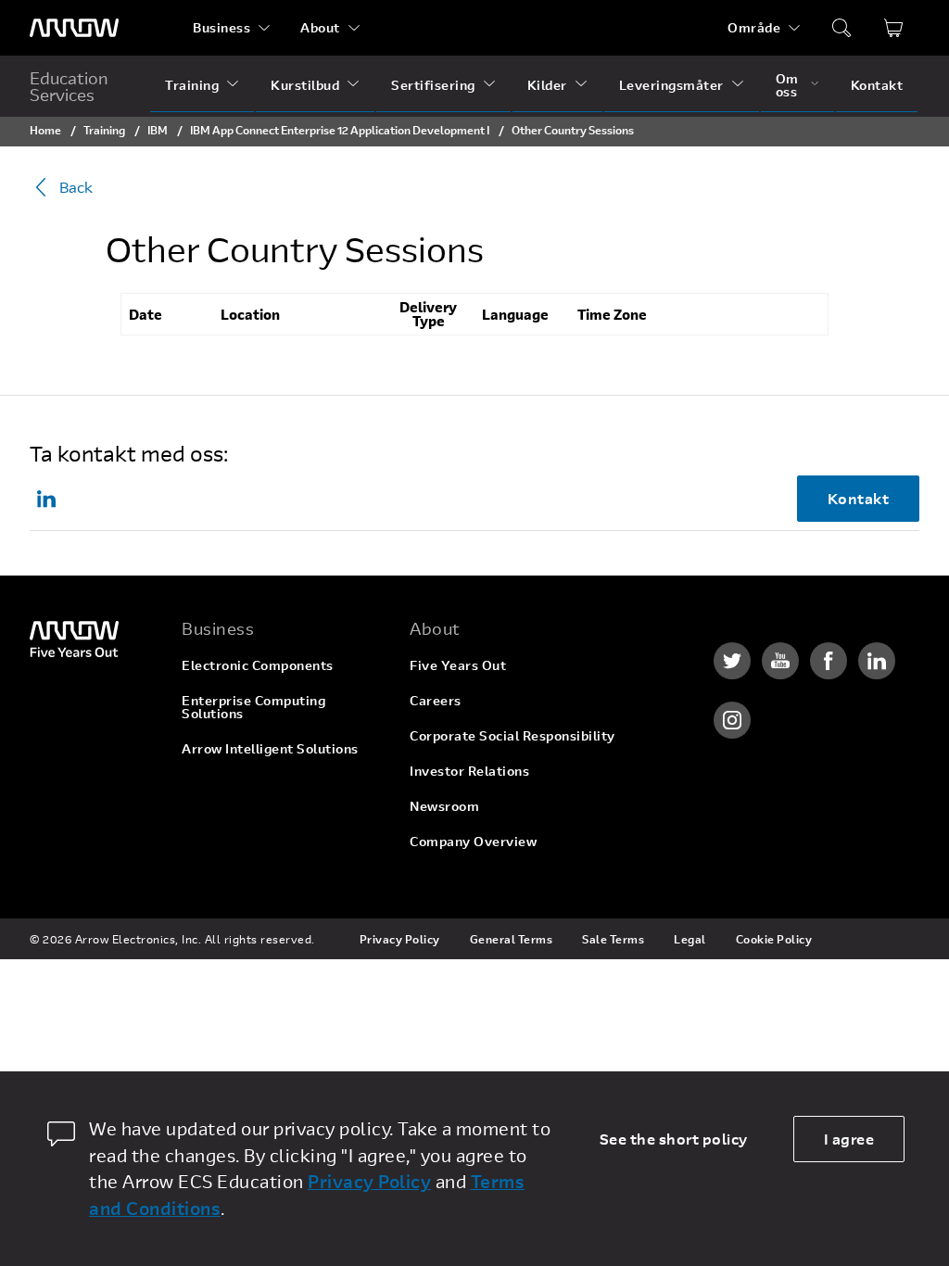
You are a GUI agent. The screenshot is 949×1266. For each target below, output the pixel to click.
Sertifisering (433, 85)
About (320, 27)
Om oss (787, 85)
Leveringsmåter (671, 85)
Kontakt (877, 85)
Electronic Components (258, 665)
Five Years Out (458, 665)
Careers (436, 700)
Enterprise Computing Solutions (253, 706)
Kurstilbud (305, 85)
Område (754, 27)
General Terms (511, 938)
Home (45, 129)
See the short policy (674, 1138)
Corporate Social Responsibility (512, 735)
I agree (849, 1138)
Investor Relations (469, 770)
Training (192, 85)
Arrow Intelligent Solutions (270, 748)
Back (76, 186)
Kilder (547, 85)
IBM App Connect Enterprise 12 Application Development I (339, 129)
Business (221, 27)
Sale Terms (613, 938)
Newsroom (444, 806)
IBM (157, 129)
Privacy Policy (400, 938)
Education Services (69, 86)
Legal (690, 938)
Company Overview (473, 841)
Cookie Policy (774, 938)
